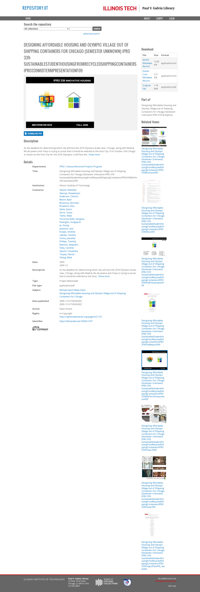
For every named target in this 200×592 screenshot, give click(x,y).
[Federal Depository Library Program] (127, 585)
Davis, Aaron (65, 209)
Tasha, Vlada (65, 215)
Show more (94, 154)
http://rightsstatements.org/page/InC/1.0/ (80, 316)
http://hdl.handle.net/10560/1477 (76, 321)
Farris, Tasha (65, 212)
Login (171, 18)
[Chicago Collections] (107, 585)
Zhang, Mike (65, 257)
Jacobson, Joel (66, 228)
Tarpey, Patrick (67, 254)
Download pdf (35, 133)
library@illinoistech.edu (167, 578)
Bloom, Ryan (65, 199)
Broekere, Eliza (66, 206)
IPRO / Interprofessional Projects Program (80, 166)
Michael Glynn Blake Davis (72, 290)
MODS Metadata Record (147, 63)
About (147, 18)
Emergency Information (166, 581)
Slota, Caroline (66, 247)
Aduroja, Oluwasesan (69, 193)
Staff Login (172, 586)
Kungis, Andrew (67, 231)
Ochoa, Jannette (67, 238)
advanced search (91, 33)
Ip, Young (64, 225)
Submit (159, 18)
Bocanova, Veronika (69, 202)
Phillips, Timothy (67, 241)
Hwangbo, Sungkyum (70, 222)
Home (28, 18)
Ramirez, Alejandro (68, 244)
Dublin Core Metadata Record (147, 76)
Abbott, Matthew (67, 189)
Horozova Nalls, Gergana (71, 218)
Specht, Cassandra (68, 251)
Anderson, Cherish (68, 196)
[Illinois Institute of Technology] (44, 580)
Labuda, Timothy (67, 235)
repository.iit (35, 8)
